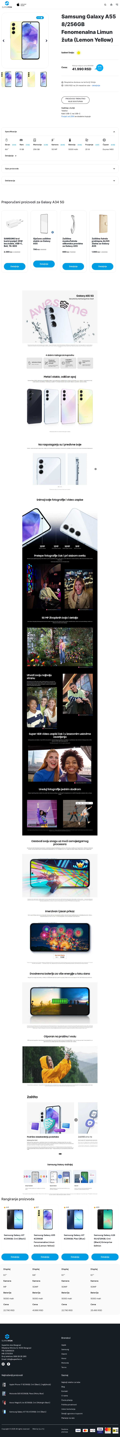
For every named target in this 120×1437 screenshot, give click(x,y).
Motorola (65, 1363)
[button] (116, 4)
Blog (63, 1387)
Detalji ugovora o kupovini (72, 1413)
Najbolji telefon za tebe (70, 1382)
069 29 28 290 (19, 1356)
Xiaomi (64, 1354)
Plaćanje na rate (68, 1418)
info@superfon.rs (14, 1359)
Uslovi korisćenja (68, 1409)
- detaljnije (95, 85)
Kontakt (64, 1391)
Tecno (63, 1367)
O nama (64, 1396)
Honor (63, 1358)
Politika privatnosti (69, 1404)
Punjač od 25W (67, 116)
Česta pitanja (66, 1400)
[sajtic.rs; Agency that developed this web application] (41, 1429)
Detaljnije (15, 266)
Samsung (65, 1349)
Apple (63, 1345)
